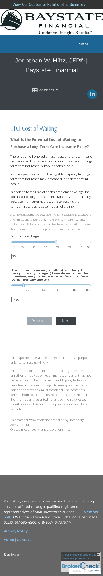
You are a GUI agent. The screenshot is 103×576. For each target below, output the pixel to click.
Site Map (11, 554)
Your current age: (25, 236)
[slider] (51, 242)
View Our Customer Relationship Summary (49, 4)
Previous (39, 321)
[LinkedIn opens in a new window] (92, 97)
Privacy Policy (16, 531)
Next (66, 321)
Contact (24, 540)
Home (9, 540)
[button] (87, 44)
